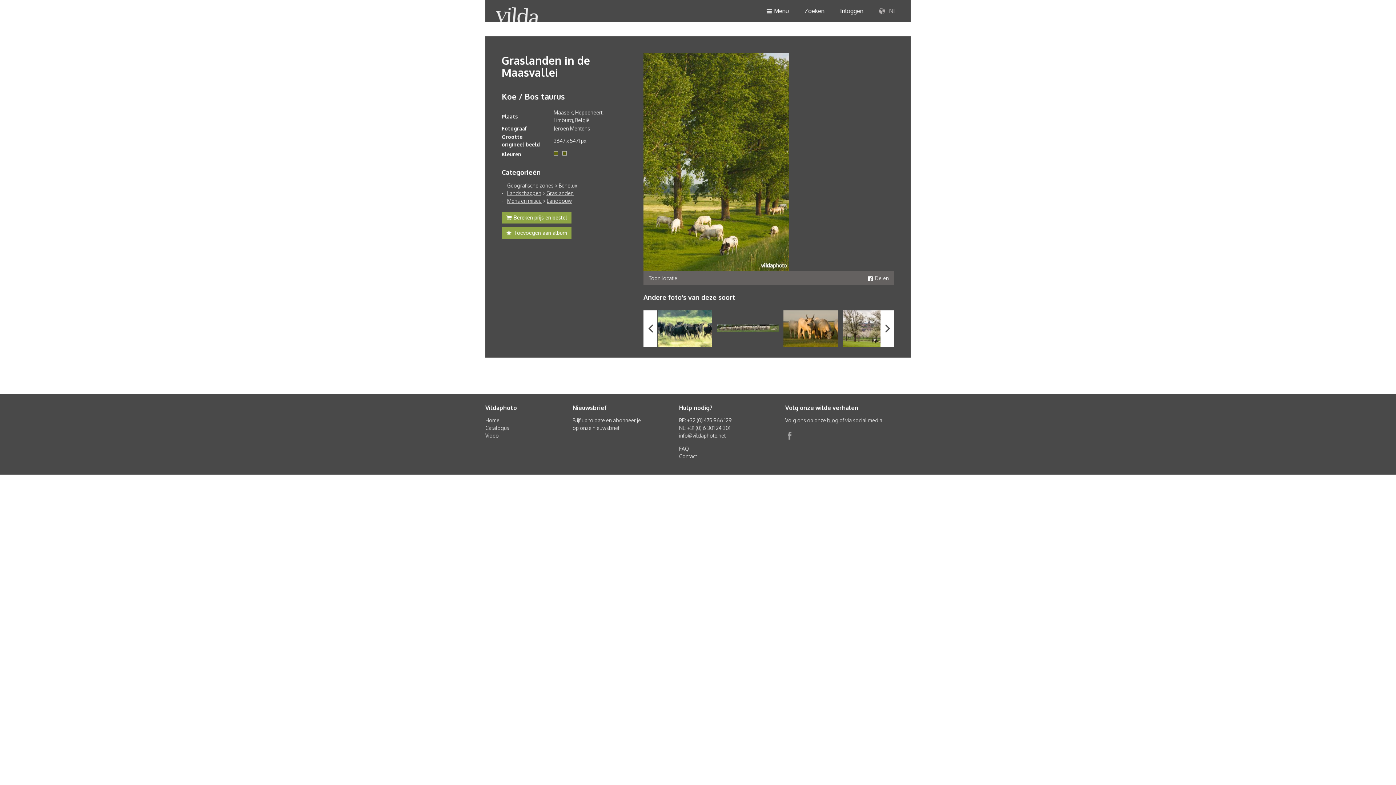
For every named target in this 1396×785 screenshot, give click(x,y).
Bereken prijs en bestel (540, 217)
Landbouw (559, 201)
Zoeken (815, 11)
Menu (781, 11)
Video (492, 435)
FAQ (684, 449)
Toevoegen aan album (540, 233)
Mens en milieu (524, 201)
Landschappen (524, 193)
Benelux (568, 185)
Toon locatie (663, 278)
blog (832, 420)
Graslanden (560, 193)
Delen (882, 278)
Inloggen (851, 11)
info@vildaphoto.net (702, 435)
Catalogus (497, 428)
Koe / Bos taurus (533, 96)
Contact (688, 456)
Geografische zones (530, 185)
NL (891, 11)
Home (492, 420)
